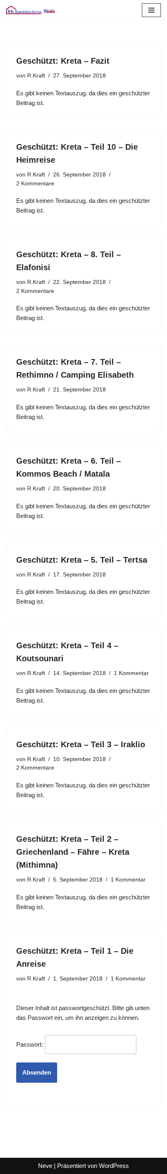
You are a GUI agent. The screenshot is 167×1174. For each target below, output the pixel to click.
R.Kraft (36, 76)
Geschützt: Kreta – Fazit (62, 60)
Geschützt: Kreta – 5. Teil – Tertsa (81, 559)
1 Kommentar (131, 673)
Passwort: (30, 1044)
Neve (45, 1165)
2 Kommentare (35, 184)
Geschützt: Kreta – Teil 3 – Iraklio (80, 744)
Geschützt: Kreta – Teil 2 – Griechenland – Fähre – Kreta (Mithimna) (72, 851)
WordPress (114, 1165)
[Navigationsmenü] (151, 10)
